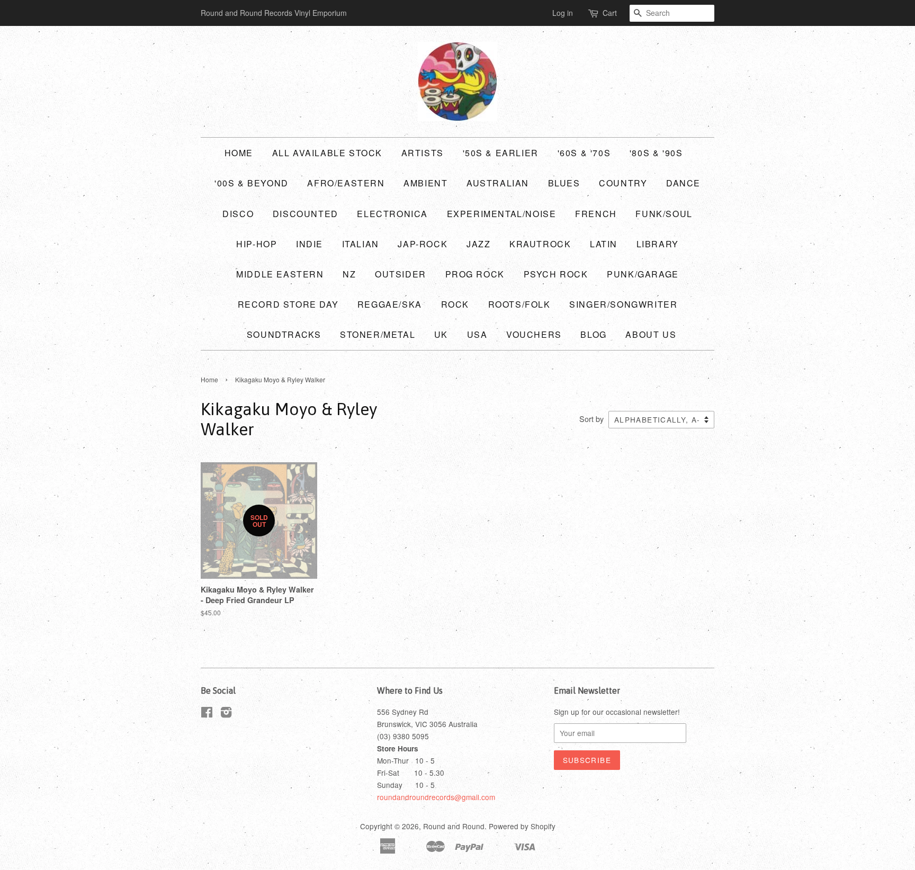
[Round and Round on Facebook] (207, 713)
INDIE (309, 244)
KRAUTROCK (540, 244)
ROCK (455, 304)
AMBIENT (425, 183)
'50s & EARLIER (501, 153)
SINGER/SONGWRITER (623, 304)
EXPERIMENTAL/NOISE (502, 214)
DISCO (238, 214)
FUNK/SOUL (663, 214)
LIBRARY (657, 244)
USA (477, 334)
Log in (562, 12)
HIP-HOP (256, 244)
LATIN (603, 244)
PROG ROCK (475, 274)
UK (441, 334)
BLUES (564, 183)
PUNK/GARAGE (643, 274)
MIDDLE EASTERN (280, 274)
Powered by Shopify (522, 826)
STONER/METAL (377, 334)
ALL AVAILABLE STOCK (327, 153)
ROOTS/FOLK (519, 304)
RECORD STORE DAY (288, 304)
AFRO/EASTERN (345, 183)
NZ (349, 274)
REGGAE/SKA (389, 304)
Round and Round (454, 826)
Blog (593, 334)
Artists (422, 153)
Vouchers (534, 334)
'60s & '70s (584, 153)
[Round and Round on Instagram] (226, 713)
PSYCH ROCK (556, 274)
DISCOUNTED (305, 214)
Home (239, 153)
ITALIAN (360, 244)
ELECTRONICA (392, 214)
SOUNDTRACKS (284, 334)
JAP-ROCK (422, 244)
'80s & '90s (656, 153)
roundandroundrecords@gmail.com (436, 797)
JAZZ (478, 244)
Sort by (591, 418)
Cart (610, 12)
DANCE (683, 183)
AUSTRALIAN (498, 183)
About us (650, 334)
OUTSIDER (400, 274)
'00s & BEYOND (251, 183)
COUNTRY (623, 183)
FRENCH (596, 214)
